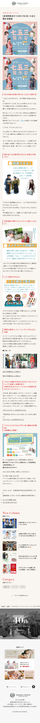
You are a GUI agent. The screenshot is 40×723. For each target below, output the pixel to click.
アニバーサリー (13, 687)
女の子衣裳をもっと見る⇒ (12, 372)
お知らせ (7, 587)
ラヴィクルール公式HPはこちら (13, 420)
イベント (15, 587)
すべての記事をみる (21, 595)
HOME (3, 606)
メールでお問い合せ (9, 500)
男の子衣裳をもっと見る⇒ (12, 376)
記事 (8, 606)
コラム (22, 587)
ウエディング (26, 687)
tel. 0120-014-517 (10, 502)
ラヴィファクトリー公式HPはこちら (14, 410)
